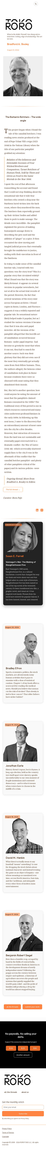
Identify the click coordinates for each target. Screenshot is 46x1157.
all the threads (12, 1007)
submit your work (32, 1007)
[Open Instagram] (41, 511)
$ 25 (23, 1048)
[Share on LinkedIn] (37, 510)
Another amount (23, 1055)
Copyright (5, 1137)
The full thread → (13, 489)
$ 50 (11, 1048)
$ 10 (35, 1048)
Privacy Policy (25, 1118)
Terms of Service (8, 1133)
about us (25, 1092)
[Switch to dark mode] (36, 4)
